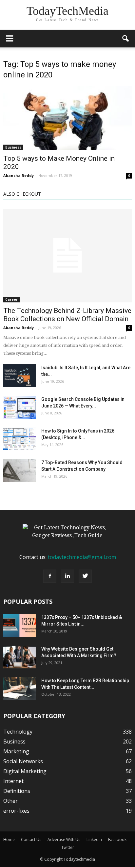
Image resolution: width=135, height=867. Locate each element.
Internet (13, 781)
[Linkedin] (67, 576)
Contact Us (31, 839)
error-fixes (16, 810)
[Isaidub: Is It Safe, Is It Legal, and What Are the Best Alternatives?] (19, 375)
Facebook (117, 839)
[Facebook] (49, 576)
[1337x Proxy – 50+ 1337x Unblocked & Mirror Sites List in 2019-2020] (19, 625)
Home (9, 839)
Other (10, 800)
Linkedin (94, 839)
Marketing (16, 751)
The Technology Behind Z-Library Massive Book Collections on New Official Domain (67, 315)
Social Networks (23, 761)
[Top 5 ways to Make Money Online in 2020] (67, 118)
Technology (17, 731)
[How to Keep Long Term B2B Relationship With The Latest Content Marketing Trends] (19, 688)
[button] (126, 38)
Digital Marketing (25, 771)
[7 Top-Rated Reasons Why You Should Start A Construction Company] (19, 470)
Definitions (16, 791)
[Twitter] (85, 576)
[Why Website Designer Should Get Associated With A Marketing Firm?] (19, 657)
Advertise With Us (64, 839)
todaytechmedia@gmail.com (82, 557)
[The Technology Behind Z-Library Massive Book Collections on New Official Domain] (67, 255)
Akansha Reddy (18, 175)
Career (11, 299)
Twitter (67, 847)
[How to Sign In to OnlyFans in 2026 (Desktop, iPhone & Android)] (19, 439)
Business (13, 147)
